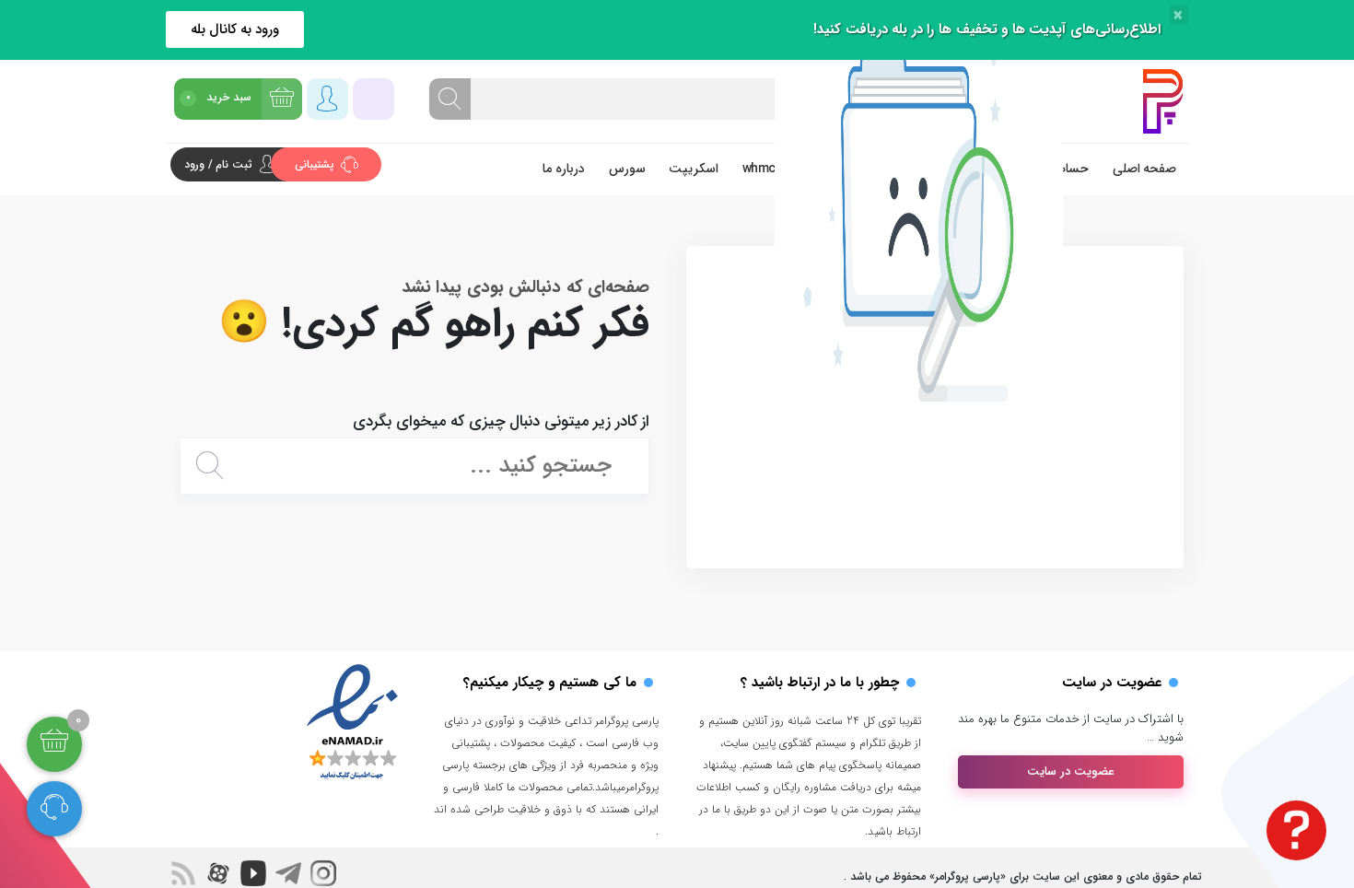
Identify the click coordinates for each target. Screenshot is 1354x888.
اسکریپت (693, 168)
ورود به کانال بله (235, 29)
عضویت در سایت (1071, 771)
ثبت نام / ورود (218, 164)
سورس (627, 168)
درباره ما (564, 168)
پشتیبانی (316, 164)
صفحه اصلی (1145, 168)
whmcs (762, 168)
